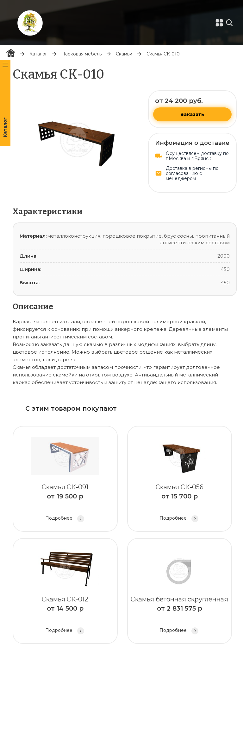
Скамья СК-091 (65, 502)
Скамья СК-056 (179, 502)
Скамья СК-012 (65, 614)
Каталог (38, 54)
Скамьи (124, 54)
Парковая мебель (81, 54)
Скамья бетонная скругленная (179, 614)
